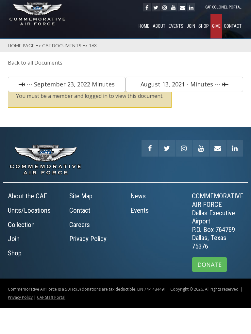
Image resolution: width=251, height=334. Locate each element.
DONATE (209, 264)
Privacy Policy (88, 239)
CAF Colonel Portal (223, 7)
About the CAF (27, 196)
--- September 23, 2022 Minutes (70, 84)
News (138, 196)
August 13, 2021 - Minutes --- (181, 84)
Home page (21, 45)
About (159, 26)
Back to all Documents (35, 62)
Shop (203, 26)
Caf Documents (61, 45)
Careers (79, 225)
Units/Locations (29, 210)
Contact (233, 26)
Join (191, 26)
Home (144, 26)
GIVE (216, 26)
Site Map (80, 196)
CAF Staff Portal (51, 297)
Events (176, 26)
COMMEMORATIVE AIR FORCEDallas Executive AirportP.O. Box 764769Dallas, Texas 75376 (217, 221)
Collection (21, 225)
